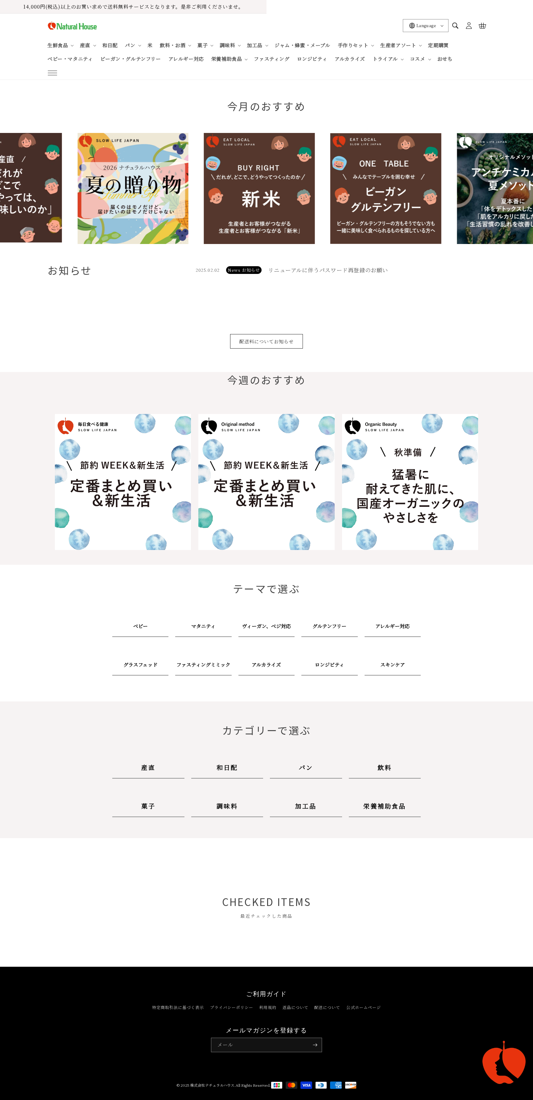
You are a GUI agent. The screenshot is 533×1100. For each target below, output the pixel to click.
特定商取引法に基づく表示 (178, 1007)
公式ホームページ (363, 1007)
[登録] (315, 1045)
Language (426, 25)
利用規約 (267, 1007)
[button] (52, 73)
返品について (295, 1007)
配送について (327, 1007)
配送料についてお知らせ (266, 341)
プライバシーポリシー (231, 1007)
